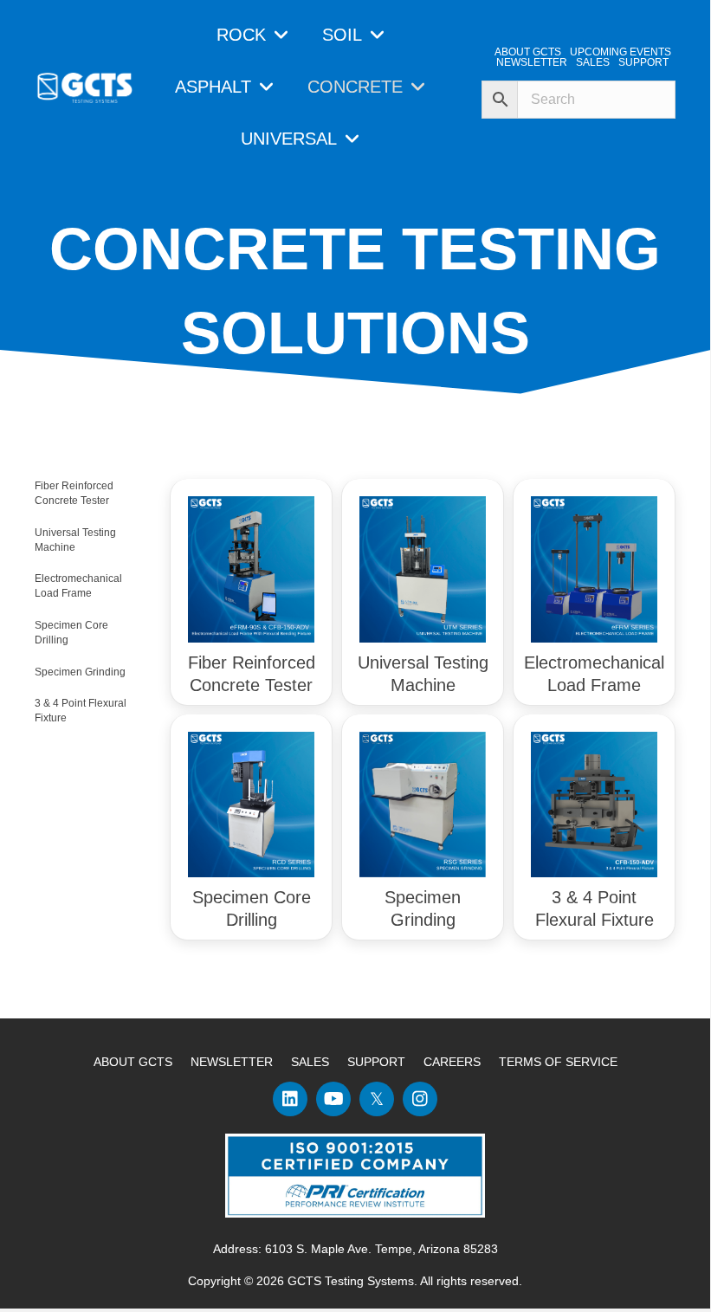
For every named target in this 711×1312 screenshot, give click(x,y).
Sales (310, 1062)
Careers (452, 1062)
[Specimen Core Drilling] (251, 803)
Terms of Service (558, 1062)
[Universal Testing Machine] (422, 568)
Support (376, 1062)
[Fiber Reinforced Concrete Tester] (251, 568)
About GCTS (133, 1062)
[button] (290, 1099)
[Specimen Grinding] (422, 803)
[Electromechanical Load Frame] (594, 568)
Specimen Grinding (80, 672)
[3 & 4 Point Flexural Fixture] (594, 803)
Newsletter (232, 1062)
